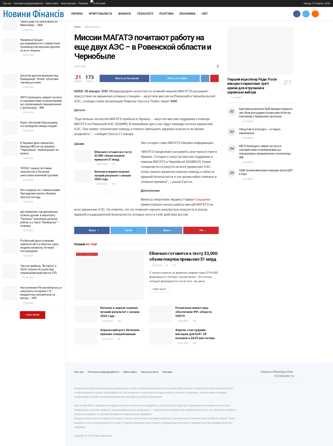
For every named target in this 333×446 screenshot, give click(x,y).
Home (77, 27)
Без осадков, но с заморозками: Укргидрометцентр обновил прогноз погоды (40, 193)
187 (194, 321)
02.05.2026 (101, 164)
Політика (166, 13)
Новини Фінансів (33, 14)
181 (119, 339)
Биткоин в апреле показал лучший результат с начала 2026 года (112, 175)
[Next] (108, 192)
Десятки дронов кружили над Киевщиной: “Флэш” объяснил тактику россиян (39, 79)
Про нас (7, 3)
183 (194, 343)
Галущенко (202, 199)
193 (113, 184)
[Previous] (101, 192)
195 (113, 164)
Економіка (187, 13)
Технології (145, 13)
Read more (159, 289)
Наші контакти (68, 3)
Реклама (83, 3)
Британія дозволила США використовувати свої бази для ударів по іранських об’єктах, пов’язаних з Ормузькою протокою (265, 112)
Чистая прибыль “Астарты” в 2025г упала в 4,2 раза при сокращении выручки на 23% (38, 269)
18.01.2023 (80, 66)
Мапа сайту (52, 3)
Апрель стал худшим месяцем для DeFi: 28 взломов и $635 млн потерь (195, 334)
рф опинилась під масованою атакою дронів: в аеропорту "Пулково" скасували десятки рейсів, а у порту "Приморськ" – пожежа (40, 218)
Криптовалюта (100, 13)
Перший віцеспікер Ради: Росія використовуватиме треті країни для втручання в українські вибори (252, 85)
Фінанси (124, 13)
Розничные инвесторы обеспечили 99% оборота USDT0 (193, 312)
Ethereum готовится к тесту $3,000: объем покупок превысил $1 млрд (113, 155)
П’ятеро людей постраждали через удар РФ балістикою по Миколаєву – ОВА (39, 22)
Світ (205, 13)
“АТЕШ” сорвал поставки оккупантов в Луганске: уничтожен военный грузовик (39, 172)
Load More (33, 315)
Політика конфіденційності (28, 3)
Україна (77, 13)
